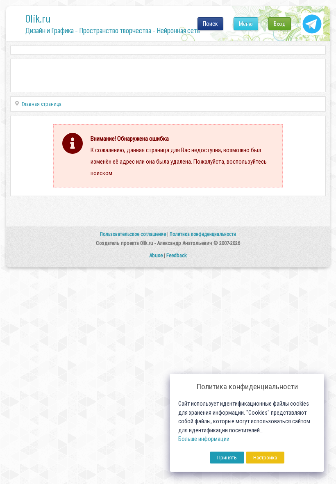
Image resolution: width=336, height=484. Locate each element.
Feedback (176, 255)
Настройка (265, 457)
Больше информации (203, 439)
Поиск (210, 24)
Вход (280, 24)
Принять (227, 457)
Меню (246, 24)
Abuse (156, 255)
